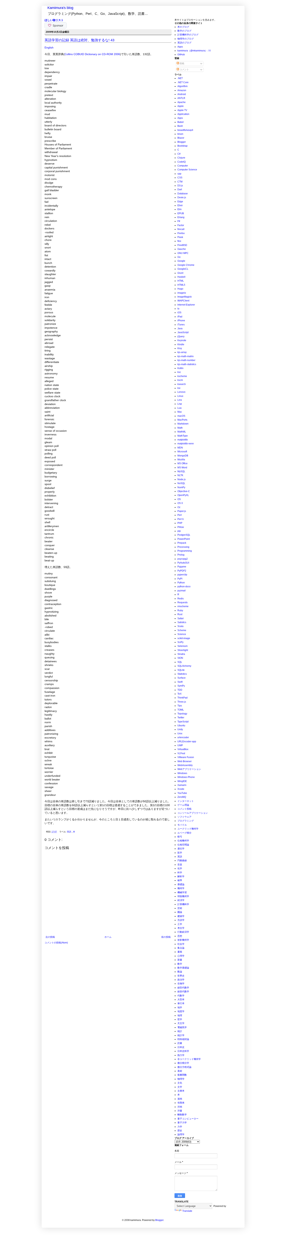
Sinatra (181, 654)
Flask (180, 237)
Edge (180, 201)
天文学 (180, 1023)
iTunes (181, 324)
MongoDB (182, 455)
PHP (179, 523)
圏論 (179, 912)
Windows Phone (186, 777)
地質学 (180, 1011)
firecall (180, 229)
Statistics (182, 674)
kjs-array (182, 352)
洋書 (179, 1110)
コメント (184, 69)
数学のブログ (184, 30)
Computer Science (187, 169)
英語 (69, 831)
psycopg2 (182, 558)
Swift (179, 682)
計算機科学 (183, 904)
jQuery (180, 336)
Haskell (181, 277)
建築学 (180, 916)
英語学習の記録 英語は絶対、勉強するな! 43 (79, 40)
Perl (179, 515)
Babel (180, 122)
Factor (180, 225)
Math (180, 427)
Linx (179, 400)
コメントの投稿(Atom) (56, 942)
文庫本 (180, 1090)
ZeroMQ (181, 797)
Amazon (181, 90)
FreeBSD (182, 245)
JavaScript (183, 332)
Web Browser (184, 761)
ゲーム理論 (183, 805)
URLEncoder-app (186, 741)
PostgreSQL (183, 535)
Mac (179, 411)
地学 (179, 1007)
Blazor (180, 138)
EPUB (180, 213)
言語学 (180, 920)
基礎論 (180, 884)
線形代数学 (183, 991)
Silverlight (182, 650)
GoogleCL (182, 269)
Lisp (179, 403)
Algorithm (182, 86)
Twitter (180, 717)
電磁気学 (182, 1027)
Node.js (181, 479)
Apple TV (182, 110)
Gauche (181, 249)
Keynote (181, 340)
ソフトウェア (184, 816)
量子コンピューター (187, 1118)
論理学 (180, 1134)
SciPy (180, 642)
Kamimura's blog (60, 8)
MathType (182, 435)
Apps (180, 46)
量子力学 (182, 1122)
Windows (182, 773)
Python (181, 582)
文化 (179, 1082)
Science (181, 634)
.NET (180, 78)
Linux (180, 396)
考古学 (180, 928)
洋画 (179, 1106)
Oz (178, 507)
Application (183, 114)
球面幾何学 (183, 896)
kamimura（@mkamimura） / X (194, 50)
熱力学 (180, 1055)
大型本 (180, 999)
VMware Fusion (185, 757)
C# (179, 153)
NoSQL (181, 483)
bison (180, 134)
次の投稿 (50, 937)
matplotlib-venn (185, 443)
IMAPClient (183, 300)
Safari (180, 618)
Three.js (181, 701)
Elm (179, 209)
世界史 (180, 975)
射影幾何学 (183, 940)
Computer (182, 165)
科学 (179, 872)
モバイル (182, 824)
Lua (179, 408)
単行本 (180, 1003)
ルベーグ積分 (184, 832)
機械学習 (182, 892)
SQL (179, 662)
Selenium (182, 646)
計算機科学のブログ (187, 34)
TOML (180, 709)
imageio (181, 292)
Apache (181, 102)
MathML (181, 431)
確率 (179, 880)
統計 (179, 1031)
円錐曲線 (182, 860)
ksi (178, 388)
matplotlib (182, 439)
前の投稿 (166, 937)
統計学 (180, 1035)
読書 (179, 1043)
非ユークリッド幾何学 (189, 1059)
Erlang (180, 217)
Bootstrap (182, 145)
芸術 (179, 908)
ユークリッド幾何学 (187, 828)
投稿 (181, 63)
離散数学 (182, 1114)
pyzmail (181, 590)
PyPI (179, 578)
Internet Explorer (186, 304)
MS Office (182, 463)
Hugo (180, 288)
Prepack (181, 543)
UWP (180, 745)
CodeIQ (181, 161)
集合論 (180, 948)
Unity (180, 729)
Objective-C (183, 491)
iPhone (181, 320)
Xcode (180, 789)
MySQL (181, 471)
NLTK (180, 475)
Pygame (181, 566)
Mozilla (181, 459)
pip (179, 531)
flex (179, 241)
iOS (179, 312)
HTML (180, 280)
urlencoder (183, 737)
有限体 (180, 1102)
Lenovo (181, 392)
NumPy (181, 487)
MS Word (182, 467)
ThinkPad (182, 697)
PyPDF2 (181, 570)
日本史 (180, 1047)
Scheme (181, 630)
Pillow (180, 527)
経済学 (180, 900)
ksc (179, 372)
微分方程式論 (184, 1067)
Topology (182, 713)
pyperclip (182, 574)
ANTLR (181, 98)
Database (182, 193)
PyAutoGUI (183, 562)
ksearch (181, 384)
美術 (179, 1071)
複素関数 (182, 1075)
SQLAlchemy (184, 666)
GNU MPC (183, 253)
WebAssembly (185, 765)
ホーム (107, 937)
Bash (180, 126)
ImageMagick (184, 296)
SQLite (181, 670)
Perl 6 (180, 519)
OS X (180, 503)
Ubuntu (181, 725)
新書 (179, 959)
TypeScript (183, 721)
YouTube (182, 793)
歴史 (179, 1130)
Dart (179, 189)
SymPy (181, 685)
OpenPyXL (183, 495)
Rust (179, 614)
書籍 (179, 951)
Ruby (180, 610)
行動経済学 (183, 932)
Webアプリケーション (189, 769)
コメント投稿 (184, 809)
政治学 (180, 979)
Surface (181, 677)
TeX (179, 693)
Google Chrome (185, 265)
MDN (180, 447)
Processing (183, 547)
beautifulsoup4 (185, 130)
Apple (180, 106)
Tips (179, 705)
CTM (179, 181)
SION (180, 658)
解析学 (180, 876)
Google (181, 261)
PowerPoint (183, 539)
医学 (179, 852)
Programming (184, 551)
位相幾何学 (183, 840)
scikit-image (183, 638)
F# (178, 221)
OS (179, 499)
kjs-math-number (186, 360)
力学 (179, 1126)
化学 (179, 868)
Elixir (180, 205)
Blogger (181, 142)
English (49, 47)
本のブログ (183, 27)
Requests (182, 602)
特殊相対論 (183, 1039)
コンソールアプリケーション (192, 813)
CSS (179, 177)
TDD (179, 690)
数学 (179, 964)
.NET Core (183, 82)
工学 (179, 924)
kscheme (182, 376)
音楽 (179, 864)
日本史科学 (183, 1051)
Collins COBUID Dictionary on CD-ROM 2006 (92, 54)
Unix (179, 733)
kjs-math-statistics (186, 364)
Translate (187, 1211)
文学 (179, 1087)
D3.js (180, 185)
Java (179, 328)
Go (179, 257)
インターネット (185, 801)
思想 (179, 936)
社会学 (180, 944)
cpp (179, 173)
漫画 (179, 1098)
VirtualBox (182, 749)
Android (181, 94)
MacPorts (182, 419)
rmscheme (183, 606)
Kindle (180, 344)
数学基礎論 (183, 967)
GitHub (181, 54)
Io (178, 308)
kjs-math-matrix (185, 356)
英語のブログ (184, 42)
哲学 (179, 1019)
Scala (180, 626)
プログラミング (185, 820)
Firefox (181, 233)
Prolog (180, 554)
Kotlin (180, 368)
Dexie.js (181, 197)
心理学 (180, 956)
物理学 (180, 1079)
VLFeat (181, 753)
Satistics (181, 622)
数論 (179, 971)
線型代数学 (183, 987)
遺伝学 (180, 848)
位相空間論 (183, 844)
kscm (180, 380)
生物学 (180, 983)
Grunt (180, 273)
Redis (180, 598)
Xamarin (181, 785)
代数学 (180, 995)
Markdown (183, 423)
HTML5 (181, 285)
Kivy (179, 348)
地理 (179, 1015)
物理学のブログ (185, 38)
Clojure (181, 157)
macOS (181, 416)
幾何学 (180, 888)
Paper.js (181, 511)
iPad (179, 316)
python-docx (183, 586)
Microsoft (182, 451)
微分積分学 (183, 1063)
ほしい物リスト (54, 20)
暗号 (179, 836)
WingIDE (182, 781)
